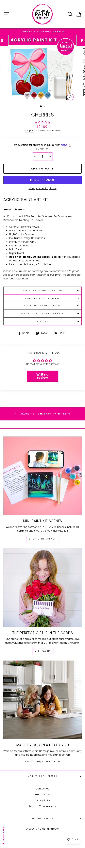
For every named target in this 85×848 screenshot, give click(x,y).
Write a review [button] (42, 376)
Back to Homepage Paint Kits (45, 413)
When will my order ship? (42, 306)
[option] (42, 31)
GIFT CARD (42, 650)
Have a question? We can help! (43, 313)
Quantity (42, 149)
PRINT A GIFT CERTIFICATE (42, 298)
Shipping (29, 130)
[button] (42, 122)
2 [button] (45, 107)
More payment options (43, 188)
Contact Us (42, 788)
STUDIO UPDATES (42, 818)
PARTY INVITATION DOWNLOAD (42, 290)
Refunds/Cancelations (42, 806)
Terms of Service (43, 794)
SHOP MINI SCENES (42, 538)
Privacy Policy (42, 800)
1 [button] (41, 106)
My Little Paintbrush (43, 776)
